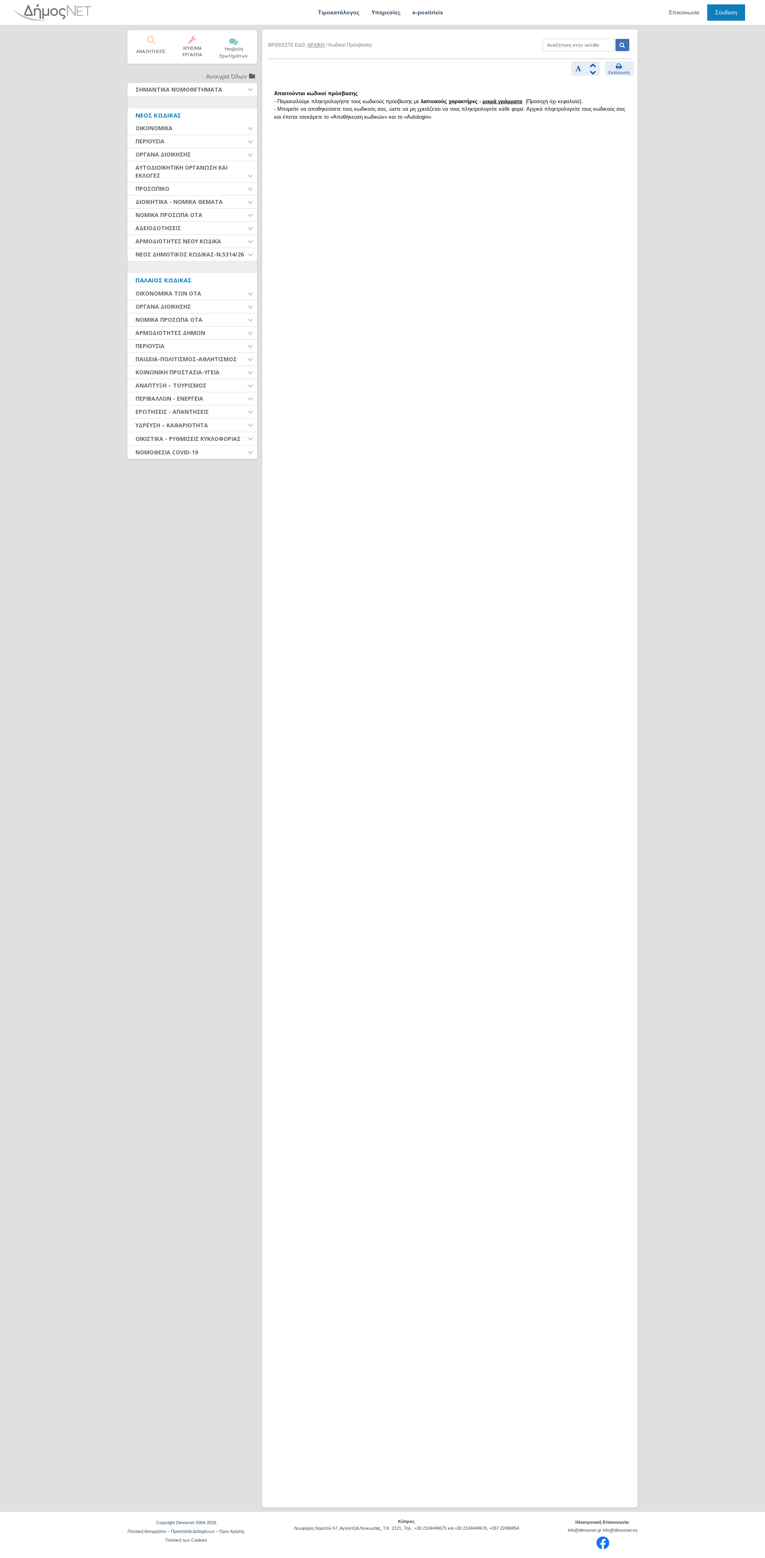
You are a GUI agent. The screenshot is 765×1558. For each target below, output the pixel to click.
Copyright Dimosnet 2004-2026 (186, 1522)
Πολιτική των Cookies (186, 1540)
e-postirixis (427, 12)
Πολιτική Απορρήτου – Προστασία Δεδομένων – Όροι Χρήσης (186, 1531)
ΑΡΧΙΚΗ (316, 45)
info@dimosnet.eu (620, 1530)
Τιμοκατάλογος (338, 12)
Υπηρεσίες (385, 12)
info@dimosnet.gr (585, 1530)
